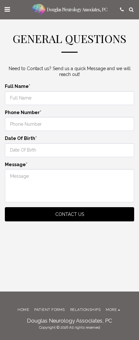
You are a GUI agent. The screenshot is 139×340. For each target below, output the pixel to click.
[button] (7, 9)
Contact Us (69, 214)
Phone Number (22, 112)
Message (15, 164)
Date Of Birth (20, 138)
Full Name (17, 86)
